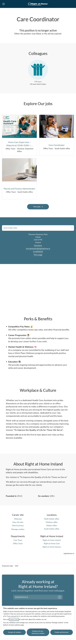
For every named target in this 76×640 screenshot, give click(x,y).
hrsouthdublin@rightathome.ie (38, 248)
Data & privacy (18, 525)
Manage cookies (17, 529)
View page (38, 255)
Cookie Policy (14, 619)
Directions (38, 245)
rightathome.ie (69, 553)
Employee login (7, 566)
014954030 (38, 251)
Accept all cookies (14, 632)
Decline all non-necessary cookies (38, 632)
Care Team (17, 540)
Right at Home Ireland (52, 540)
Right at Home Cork (52, 543)
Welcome (18, 519)
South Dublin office (51, 529)
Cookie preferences (61, 632)
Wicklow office (52, 522)
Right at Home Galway (52, 547)
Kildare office (51, 525)
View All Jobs (17, 522)
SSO (16, 566)
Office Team (18, 543)
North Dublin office (51, 519)
